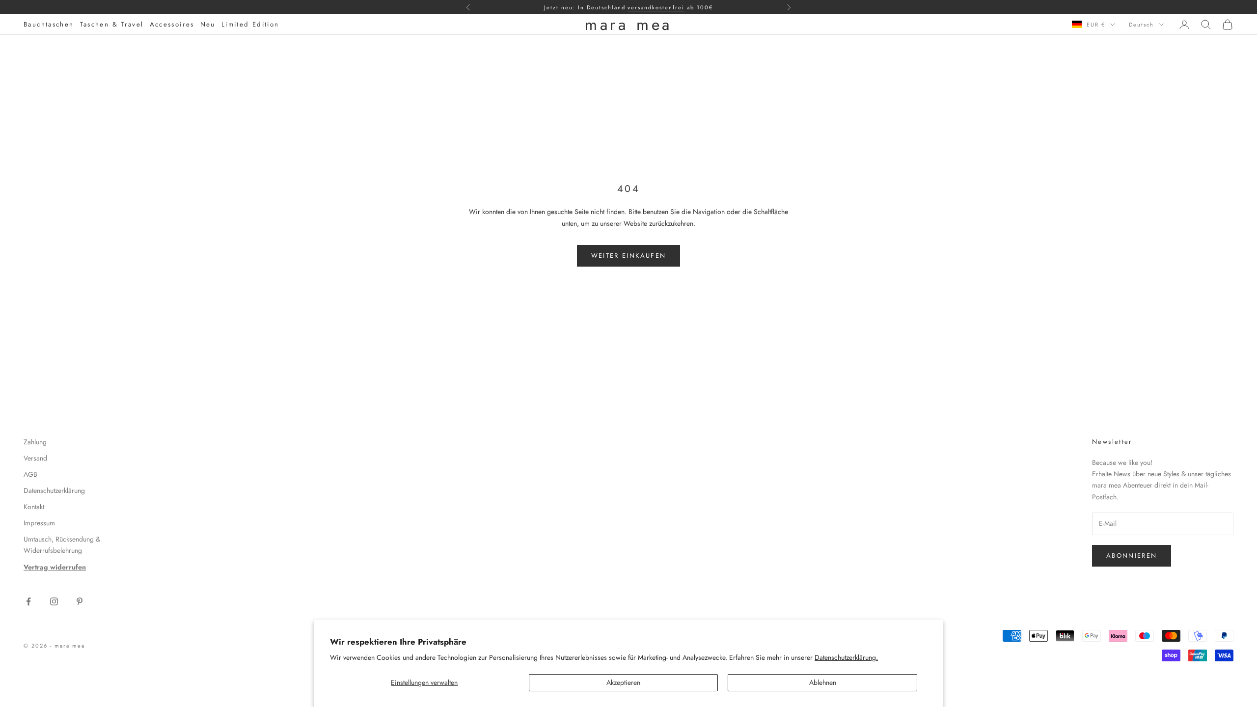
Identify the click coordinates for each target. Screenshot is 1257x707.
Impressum (39, 523)
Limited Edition (250, 24)
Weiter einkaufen (628, 255)
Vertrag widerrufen (55, 567)
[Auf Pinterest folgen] (79, 601)
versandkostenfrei (656, 7)
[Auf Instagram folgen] (54, 601)
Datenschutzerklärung (54, 490)
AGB (30, 474)
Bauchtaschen (49, 24)
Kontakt (34, 507)
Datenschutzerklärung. (846, 657)
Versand (35, 458)
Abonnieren (1131, 555)
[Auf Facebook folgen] (28, 601)
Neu (208, 24)
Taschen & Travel (112, 24)
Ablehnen (822, 682)
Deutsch (1141, 24)
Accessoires (172, 24)
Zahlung (35, 442)
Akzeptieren (623, 682)
